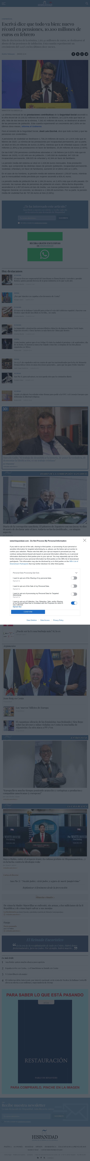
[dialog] (45, 580)
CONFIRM (28, 612)
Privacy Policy (58, 620)
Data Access (45, 620)
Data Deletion (32, 620)
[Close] (85, 541)
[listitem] (45, 573)
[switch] (74, 578)
